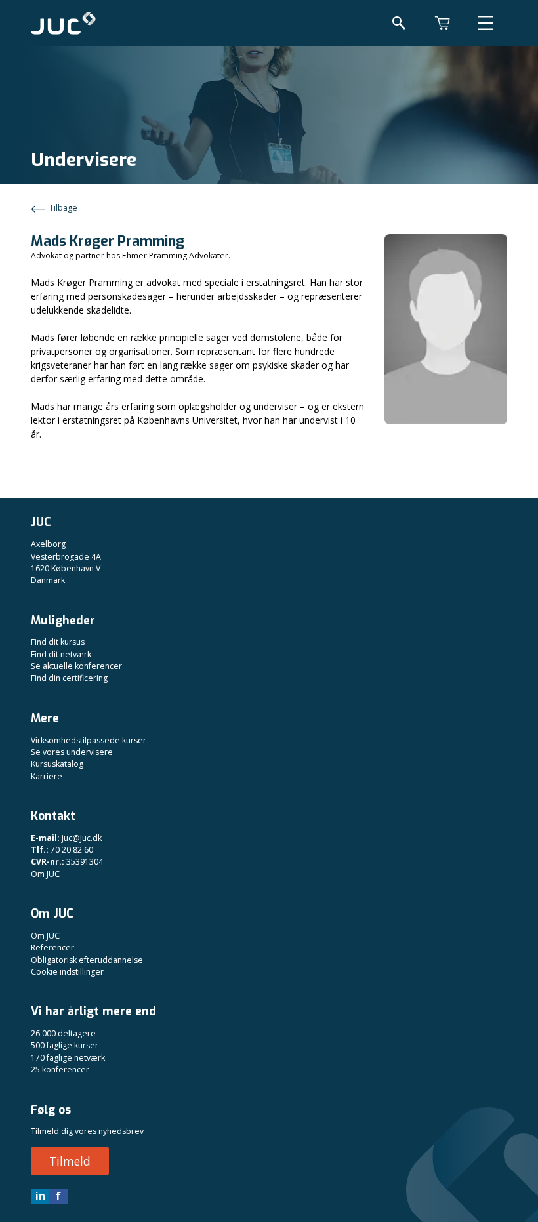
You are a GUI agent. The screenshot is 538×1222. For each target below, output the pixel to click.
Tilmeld (70, 1161)
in (40, 1196)
